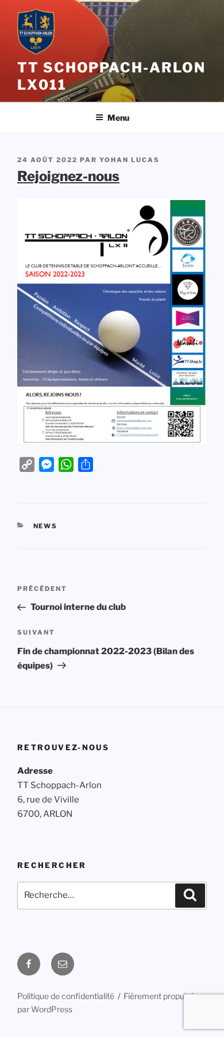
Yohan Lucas (129, 160)
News (45, 526)
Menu (118, 117)
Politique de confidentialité (65, 996)
